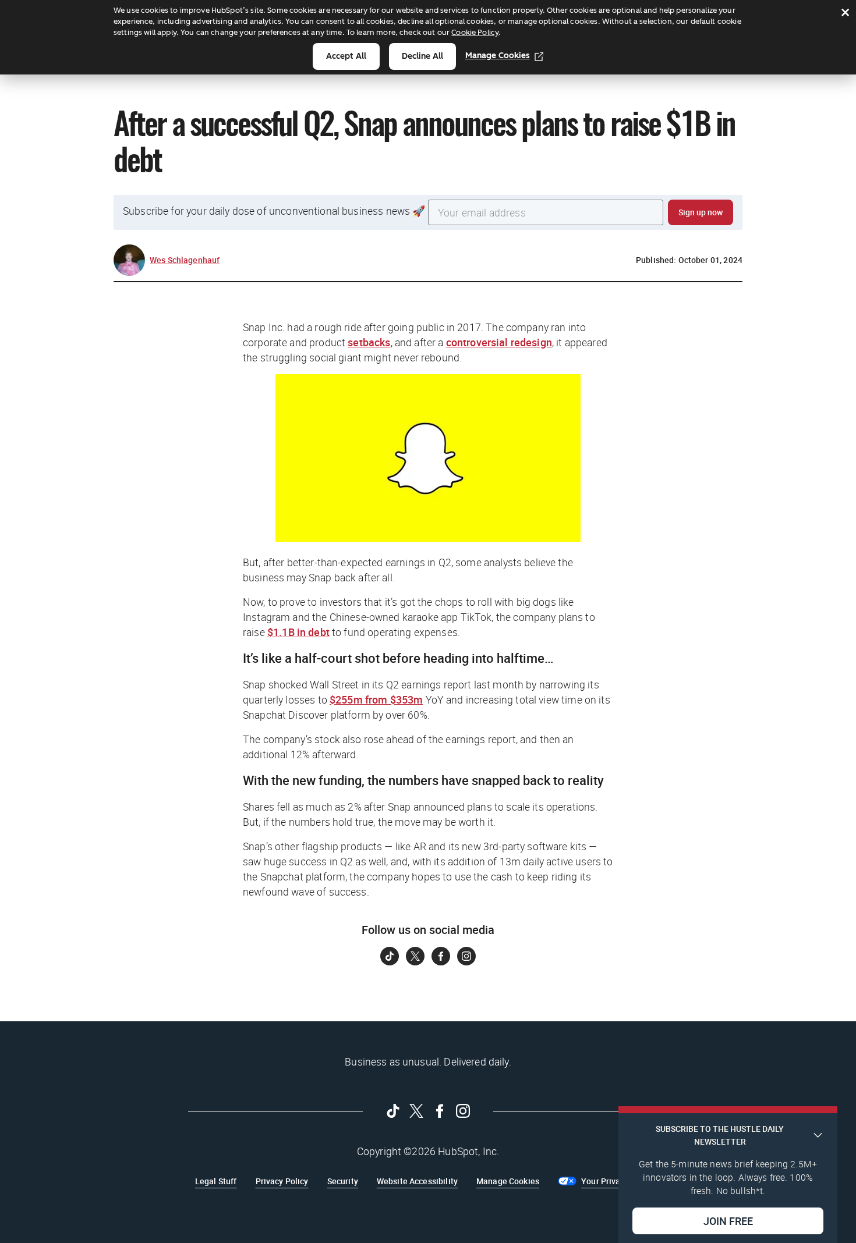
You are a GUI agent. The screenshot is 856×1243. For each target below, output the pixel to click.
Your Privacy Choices (621, 1181)
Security (342, 1181)
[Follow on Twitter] (415, 956)
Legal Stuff (216, 1181)
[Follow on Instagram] (466, 956)
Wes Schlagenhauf (185, 259)
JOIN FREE (728, 1220)
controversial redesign (499, 342)
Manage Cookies (497, 56)
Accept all (346, 56)
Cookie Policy (474, 32)
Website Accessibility (417, 1181)
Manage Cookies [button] (507, 1181)
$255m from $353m (376, 699)
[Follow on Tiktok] (389, 956)
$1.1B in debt (298, 632)
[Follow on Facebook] (440, 956)
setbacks (369, 342)
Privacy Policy (282, 1181)
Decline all (422, 56)
